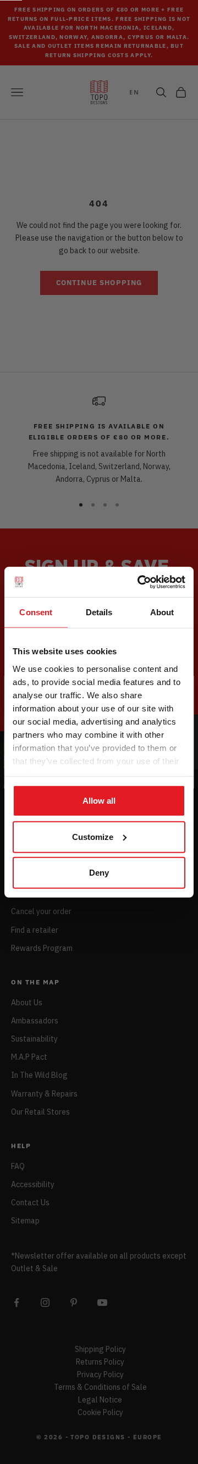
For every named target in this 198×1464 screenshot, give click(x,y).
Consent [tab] (35, 612)
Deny (99, 872)
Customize (92, 836)
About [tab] (162, 612)
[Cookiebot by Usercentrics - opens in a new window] (139, 582)
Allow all (99, 800)
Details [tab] (99, 612)
